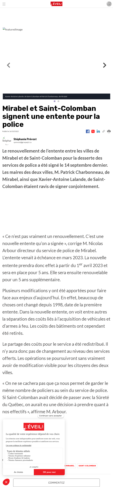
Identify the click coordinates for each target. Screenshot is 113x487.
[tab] (54, 101)
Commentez (56, 482)
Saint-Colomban (87, 466)
